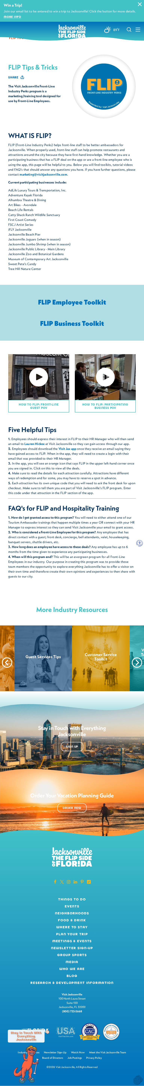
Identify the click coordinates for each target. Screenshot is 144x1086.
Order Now (72, 808)
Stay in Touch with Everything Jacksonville (26, 1036)
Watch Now (78, 1052)
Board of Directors (52, 1057)
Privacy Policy (94, 1057)
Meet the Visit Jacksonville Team (107, 1052)
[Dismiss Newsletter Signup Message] (47, 1032)
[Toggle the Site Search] (129, 29)
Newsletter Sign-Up (72, 948)
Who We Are (72, 969)
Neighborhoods (72, 913)
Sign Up (72, 746)
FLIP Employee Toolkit (72, 302)
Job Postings (75, 1057)
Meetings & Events (72, 941)
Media (72, 962)
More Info (12, 16)
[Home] (72, 31)
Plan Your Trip (72, 934)
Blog (72, 976)
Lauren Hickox (34, 444)
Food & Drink (72, 920)
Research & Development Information (72, 983)
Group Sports (72, 955)
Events (72, 906)
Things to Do (72, 899)
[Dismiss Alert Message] (140, 4)
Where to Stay (72, 927)
